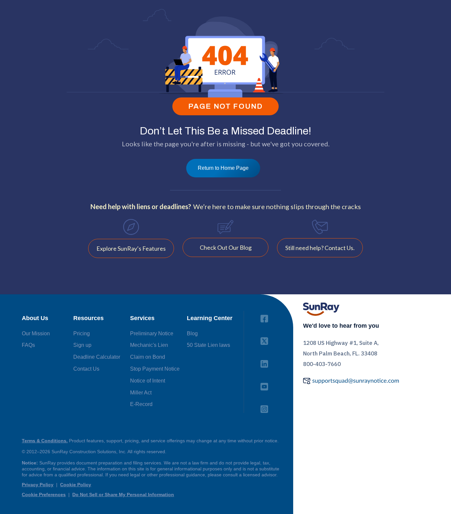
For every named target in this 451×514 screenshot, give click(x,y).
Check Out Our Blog (226, 247)
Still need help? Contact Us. (320, 247)
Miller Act (141, 392)
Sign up (82, 345)
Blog (192, 333)
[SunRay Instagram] (264, 407)
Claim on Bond (147, 357)
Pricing (81, 333)
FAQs (28, 345)
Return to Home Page (223, 168)
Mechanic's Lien (149, 345)
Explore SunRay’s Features (131, 248)
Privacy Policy (37, 484)
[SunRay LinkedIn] (264, 362)
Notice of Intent (147, 381)
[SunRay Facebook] (264, 316)
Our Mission (36, 333)
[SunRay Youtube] (264, 384)
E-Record (141, 404)
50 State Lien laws (208, 345)
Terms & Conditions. (45, 440)
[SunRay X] (264, 339)
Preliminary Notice (151, 333)
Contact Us (86, 369)
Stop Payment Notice (155, 369)
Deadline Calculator (96, 357)
